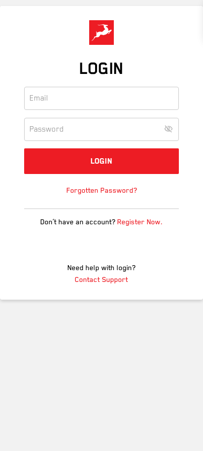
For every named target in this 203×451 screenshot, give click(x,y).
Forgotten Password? (102, 190)
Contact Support (101, 279)
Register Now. (140, 222)
